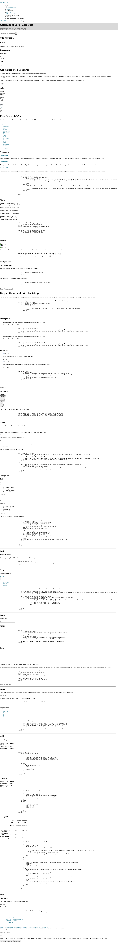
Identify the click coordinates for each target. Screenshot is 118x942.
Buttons (5, 134)
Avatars (5, 129)
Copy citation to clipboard (6, 941)
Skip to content (4, 2)
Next (4, 717)
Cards (4, 135)
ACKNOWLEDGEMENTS (14, 919)
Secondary (3, 396)
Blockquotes (6, 132)
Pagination (6, 144)
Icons (4, 141)
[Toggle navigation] (23, 21)
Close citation (17, 941)
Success (3, 398)
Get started (2, 494)
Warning (2, 401)
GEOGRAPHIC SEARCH (12, 15)
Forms (4, 139)
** (6, 924)
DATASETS (8, 16)
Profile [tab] (1, 106)
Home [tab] (1, 104)
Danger (2, 399)
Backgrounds (6, 131)
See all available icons (5, 684)
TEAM (8, 9)
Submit (2, 626)
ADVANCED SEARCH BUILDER (14, 18)
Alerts (4, 128)
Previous (5, 711)
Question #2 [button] (4, 162)
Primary (2, 83)
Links (4, 142)
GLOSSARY (9, 12)
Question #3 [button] (4, 168)
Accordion (6, 126)
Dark (2, 406)
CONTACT (9, 923)
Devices (5, 137)
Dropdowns (6, 138)
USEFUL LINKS (11, 921)
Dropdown (6, 582)
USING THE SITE (11, 13)
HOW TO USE (9, 11)
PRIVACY (11, 917)
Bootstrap (29, 119)
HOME (7, 5)
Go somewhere (4, 435)
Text (4, 147)
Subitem (5, 583)
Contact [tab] (2, 107)
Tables (5, 145)
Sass (72, 76)
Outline (2, 84)
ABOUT (7, 6)
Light (2, 404)
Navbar (2, 576)
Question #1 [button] (4, 155)
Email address (3, 618)
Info (1, 403)
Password (2, 621)
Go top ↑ (5, 148)
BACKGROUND (11, 8)
